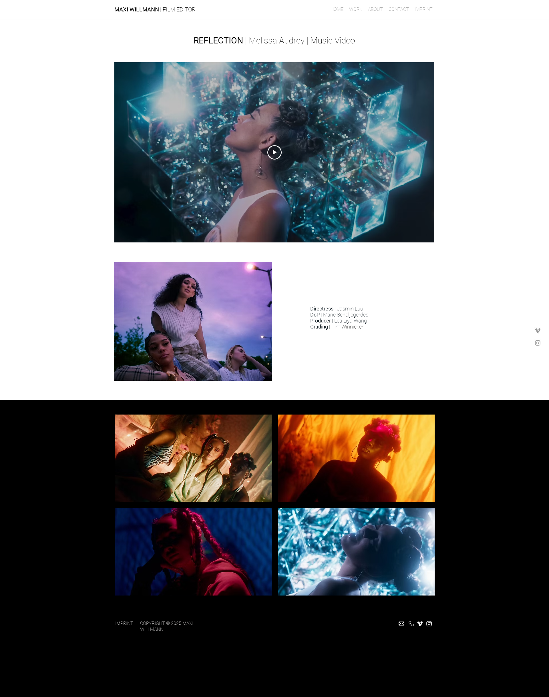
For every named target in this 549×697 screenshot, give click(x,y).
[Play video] (274, 152)
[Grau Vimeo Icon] (537, 330)
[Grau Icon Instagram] (537, 342)
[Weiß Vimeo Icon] (419, 623)
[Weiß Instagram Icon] (429, 623)
